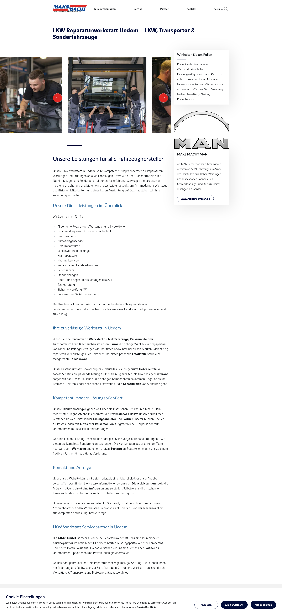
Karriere (218, 9)
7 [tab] (146, 145)
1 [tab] (60, 145)
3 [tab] (89, 145)
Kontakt (191, 9)
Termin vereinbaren (105, 9)
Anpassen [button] (206, 604)
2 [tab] (74, 145)
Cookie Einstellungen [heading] (25, 597)
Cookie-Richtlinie (146, 607)
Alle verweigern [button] (234, 604)
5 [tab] (118, 145)
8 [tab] (161, 145)
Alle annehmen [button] (263, 604)
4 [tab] (103, 145)
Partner (164, 9)
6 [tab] (132, 145)
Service (138, 9)
